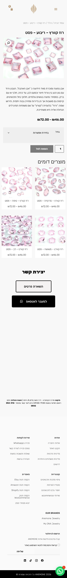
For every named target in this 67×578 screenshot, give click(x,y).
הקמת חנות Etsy (22, 479)
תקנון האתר (54, 448)
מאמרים (26, 474)
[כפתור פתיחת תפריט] (55, 9)
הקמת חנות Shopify (20, 490)
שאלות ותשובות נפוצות (20, 453)
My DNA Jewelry (51, 523)
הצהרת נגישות (23, 459)
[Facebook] (42, 560)
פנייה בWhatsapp (22, 443)
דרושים (57, 464)
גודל (57, 132)
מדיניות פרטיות (53, 453)
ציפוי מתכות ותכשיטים (50, 479)
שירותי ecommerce (51, 495)
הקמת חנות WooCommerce (22, 496)
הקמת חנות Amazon (20, 485)
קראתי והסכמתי (40, 545)
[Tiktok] (30, 560)
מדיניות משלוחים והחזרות (49, 459)
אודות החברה (54, 443)
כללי (50, 23)
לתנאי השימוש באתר (33, 545)
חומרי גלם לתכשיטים (50, 490)
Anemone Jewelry (51, 518)
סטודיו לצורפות (53, 485)
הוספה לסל (42, 148)
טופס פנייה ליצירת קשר (19, 448)
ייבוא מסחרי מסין (22, 503)
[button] (8, 43)
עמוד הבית (59, 23)
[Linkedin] (24, 560)
